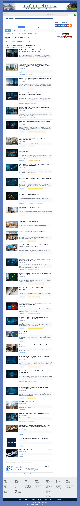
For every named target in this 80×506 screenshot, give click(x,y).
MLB (15, 486)
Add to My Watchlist (26, 41)
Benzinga (21, 255)
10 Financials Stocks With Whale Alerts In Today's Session (34, 438)
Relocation (47, 495)
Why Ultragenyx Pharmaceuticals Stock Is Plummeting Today (34, 344)
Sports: (16, 484)
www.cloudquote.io (29, 467)
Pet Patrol (26, 488)
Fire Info (26, 490)
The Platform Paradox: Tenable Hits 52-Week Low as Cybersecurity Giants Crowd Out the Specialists (35, 303)
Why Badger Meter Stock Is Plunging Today (30, 207)
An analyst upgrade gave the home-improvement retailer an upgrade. (33, 225)
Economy (40, 60)
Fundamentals (48, 491)
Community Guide (28, 485)
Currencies (24, 33)
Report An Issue (58, 499)
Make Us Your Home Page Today (62, 22)
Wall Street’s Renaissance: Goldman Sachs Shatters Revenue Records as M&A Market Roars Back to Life (34, 50)
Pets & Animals (58, 488)
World (26, 11)
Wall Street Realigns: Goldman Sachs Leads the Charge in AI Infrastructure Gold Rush (33, 388)
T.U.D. (67, 486)
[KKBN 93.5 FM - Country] (68, 37)
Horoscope (37, 482)
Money (32, 11)
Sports (14, 2)
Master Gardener (49, 496)
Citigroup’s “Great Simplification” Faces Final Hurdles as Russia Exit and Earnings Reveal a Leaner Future (35, 79)
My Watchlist (40, 27)
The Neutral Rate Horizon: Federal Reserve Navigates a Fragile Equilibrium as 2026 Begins (34, 108)
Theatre (36, 481)
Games (36, 483)
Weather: (16, 478)
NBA (15, 487)
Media (70, 2)
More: (67, 478)
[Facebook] (46, 468)
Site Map (39, 499)
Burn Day (16, 480)
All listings (47, 480)
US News (20, 11)
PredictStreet (22, 103)
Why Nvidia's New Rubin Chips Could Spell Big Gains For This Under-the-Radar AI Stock (34, 138)
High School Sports (18, 492)
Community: (27, 478)
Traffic (39, 11)
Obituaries (54, 11)
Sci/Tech (5, 491)
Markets (8, 30)
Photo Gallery (68, 487)
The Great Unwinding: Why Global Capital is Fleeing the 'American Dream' (35, 179)
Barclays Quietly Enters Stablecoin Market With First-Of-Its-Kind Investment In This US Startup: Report (35, 245)
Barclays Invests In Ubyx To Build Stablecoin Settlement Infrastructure (33, 232)
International (30, 33)
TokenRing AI (22, 381)
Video (67, 483)
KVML (36, 488)
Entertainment (33, 2)
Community (22, 2)
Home (20, 499)
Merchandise (58, 481)
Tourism (70, 11)
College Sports (17, 491)
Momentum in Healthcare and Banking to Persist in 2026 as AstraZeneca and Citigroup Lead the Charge (33, 318)
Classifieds (62, 2)
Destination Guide (28, 486)
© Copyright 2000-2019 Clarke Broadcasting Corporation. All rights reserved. (40, 504)
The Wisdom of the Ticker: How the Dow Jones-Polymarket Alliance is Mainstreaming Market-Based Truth (33, 93)
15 (25, 47)
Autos (57, 482)
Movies (36, 480)
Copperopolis (48, 488)
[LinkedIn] (48, 468)
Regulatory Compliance (37, 313)
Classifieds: (58, 478)
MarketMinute (22, 60)
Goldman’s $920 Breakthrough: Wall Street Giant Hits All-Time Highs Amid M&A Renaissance (34, 122)
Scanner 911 (68, 481)
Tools (25, 30)
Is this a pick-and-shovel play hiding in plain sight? (29, 143)
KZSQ (36, 490)
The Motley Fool (22, 74)
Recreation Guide (28, 487)
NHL (15, 488)
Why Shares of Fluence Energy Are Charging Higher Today (34, 413)
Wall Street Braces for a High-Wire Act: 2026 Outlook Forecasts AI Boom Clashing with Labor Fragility (35, 357)
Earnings (29, 103)
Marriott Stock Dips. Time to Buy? (28, 401)
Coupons (67, 488)
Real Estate (52, 2)
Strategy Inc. (22, 454)
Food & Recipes (38, 485)
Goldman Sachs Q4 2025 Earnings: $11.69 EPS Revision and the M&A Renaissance (34, 150)
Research (41, 43)
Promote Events (58, 485)
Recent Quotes (30, 27)
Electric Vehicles (40, 203)
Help (51, 499)
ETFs (20, 30)
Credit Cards (36, 60)
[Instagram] (51, 468)
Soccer (16, 490)
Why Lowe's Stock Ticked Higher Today (29, 221)
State (13, 11)
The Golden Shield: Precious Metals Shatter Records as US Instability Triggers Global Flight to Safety (33, 193)
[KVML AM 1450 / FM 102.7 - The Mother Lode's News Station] (65, 34)
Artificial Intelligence (30, 60)
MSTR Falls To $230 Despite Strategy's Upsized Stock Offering (35, 449)
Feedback (33, 499)
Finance (47, 492)
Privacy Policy (27, 470)
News (7, 2)
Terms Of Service (34, 470)
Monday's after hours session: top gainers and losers (32, 331)
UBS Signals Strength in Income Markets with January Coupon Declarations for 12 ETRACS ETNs (34, 259)
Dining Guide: (48, 478)
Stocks (14, 30)
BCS (27, 37)
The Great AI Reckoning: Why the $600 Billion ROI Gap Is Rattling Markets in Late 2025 (35, 371)
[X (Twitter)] (43, 468)
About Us (26, 499)
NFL (15, 485)
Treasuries (36, 33)
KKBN (36, 491)
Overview (14, 33)
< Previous (7, 47)
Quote (13, 43)
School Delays (62, 11)
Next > (30, 47)
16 (27, 47)
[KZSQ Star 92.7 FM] (60, 37)
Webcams (46, 11)
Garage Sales (58, 487)
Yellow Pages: (68, 490)
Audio (67, 480)
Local (8, 11)
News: (5, 478)
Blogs (26, 483)
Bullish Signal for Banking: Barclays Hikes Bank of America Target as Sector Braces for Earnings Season (35, 274)
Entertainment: (38, 478)
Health (26, 482)
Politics (5, 487)
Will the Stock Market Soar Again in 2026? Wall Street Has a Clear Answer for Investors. (35, 288)
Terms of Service (36, 502)
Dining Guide (43, 2)
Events (26, 480)
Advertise (45, 499)
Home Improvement (49, 493)
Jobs (56, 480)
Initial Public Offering (37, 160)
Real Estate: (48, 490)
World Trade (39, 174)
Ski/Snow (16, 482)
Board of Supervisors (69, 485)
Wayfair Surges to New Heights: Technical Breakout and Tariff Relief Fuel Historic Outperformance (34, 165)
